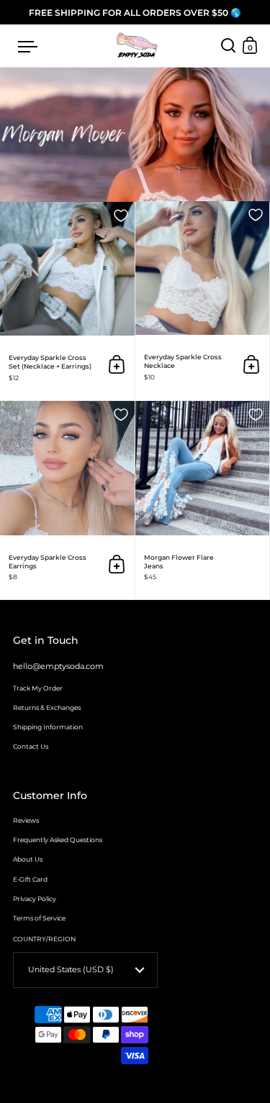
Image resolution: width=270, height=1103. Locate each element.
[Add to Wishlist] (121, 216)
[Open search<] (228, 45)
